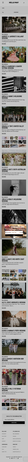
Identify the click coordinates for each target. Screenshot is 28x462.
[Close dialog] (25, 225)
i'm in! (14, 235)
